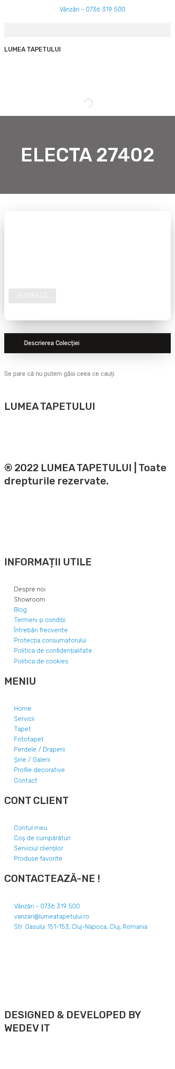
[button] (87, 30)
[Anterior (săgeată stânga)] (8, 1064)
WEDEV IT (27, 1028)
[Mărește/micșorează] (64, 1053)
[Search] (81, 103)
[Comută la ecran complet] (45, 1053)
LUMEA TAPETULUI (32, 49)
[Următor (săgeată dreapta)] (27, 1064)
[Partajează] (27, 1053)
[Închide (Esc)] (8, 1053)
